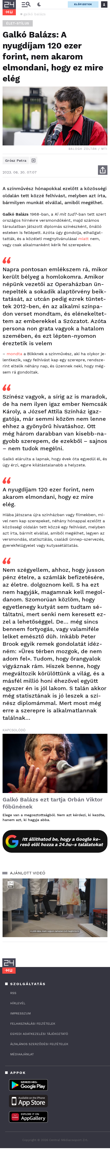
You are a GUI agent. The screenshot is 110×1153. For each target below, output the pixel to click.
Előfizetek (83, 4)
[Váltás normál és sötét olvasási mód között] (39, 5)
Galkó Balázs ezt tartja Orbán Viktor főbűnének (53, 803)
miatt (83, 238)
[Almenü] (26, 4)
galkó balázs (35, 14)
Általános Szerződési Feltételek (39, 1044)
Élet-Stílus (17, 23)
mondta (14, 353)
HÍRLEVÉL (17, 1003)
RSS (13, 993)
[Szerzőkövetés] (33, 160)
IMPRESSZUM (20, 1013)
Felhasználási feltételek (32, 1023)
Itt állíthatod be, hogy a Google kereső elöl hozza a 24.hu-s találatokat (61, 841)
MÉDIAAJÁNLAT (22, 1054)
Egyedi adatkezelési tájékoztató (39, 1034)
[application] (55, 907)
